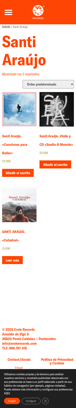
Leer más (12, 260)
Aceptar (12, 400)
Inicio (6, 26)
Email (19, 367)
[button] (8, 12)
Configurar (31, 400)
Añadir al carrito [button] (18, 173)
